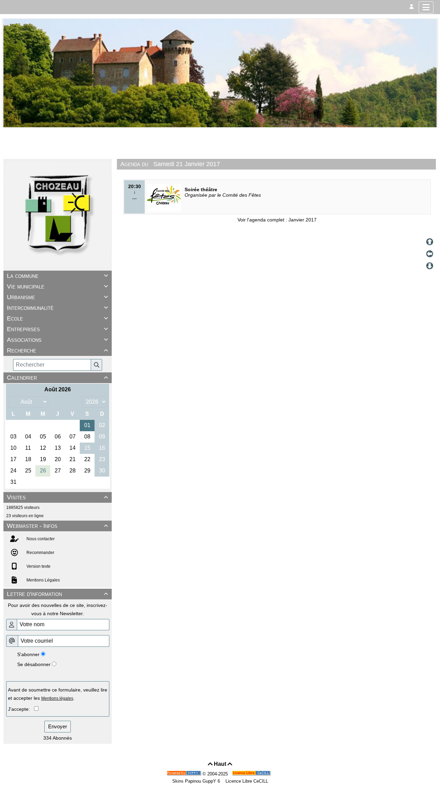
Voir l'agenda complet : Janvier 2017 (277, 219)
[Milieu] (429, 253)
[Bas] (429, 265)
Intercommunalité (57, 307)
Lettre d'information (57, 593)
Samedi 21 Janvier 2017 (186, 164)
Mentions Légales (42, 580)
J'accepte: (21, 709)
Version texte (38, 566)
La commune (57, 275)
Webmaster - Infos (57, 525)
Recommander (39, 552)
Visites (57, 497)
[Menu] (426, 7)
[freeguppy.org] (184, 773)
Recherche (57, 350)
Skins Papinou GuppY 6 (197, 781)
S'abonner (28, 654)
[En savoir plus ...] (252, 773)
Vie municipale (57, 286)
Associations (57, 339)
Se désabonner (34, 664)
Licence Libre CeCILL (246, 781)
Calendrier (57, 377)
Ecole (57, 318)
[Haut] (429, 241)
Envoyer (57, 726)
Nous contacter (40, 538)
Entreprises (57, 329)
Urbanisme (57, 297)
